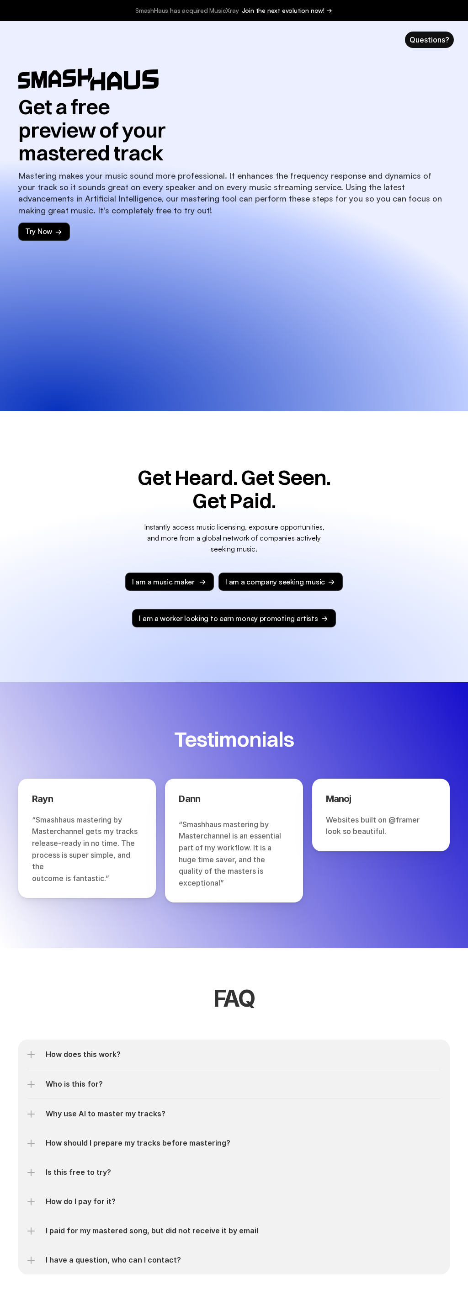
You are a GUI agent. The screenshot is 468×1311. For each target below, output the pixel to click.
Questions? (429, 39)
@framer (404, 819)
